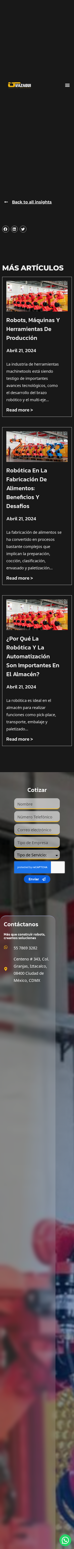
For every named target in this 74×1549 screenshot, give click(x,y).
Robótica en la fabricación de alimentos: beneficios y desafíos (26, 488)
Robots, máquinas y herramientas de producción (33, 329)
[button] (67, 85)
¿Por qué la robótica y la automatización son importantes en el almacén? (32, 656)
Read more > (19, 409)
